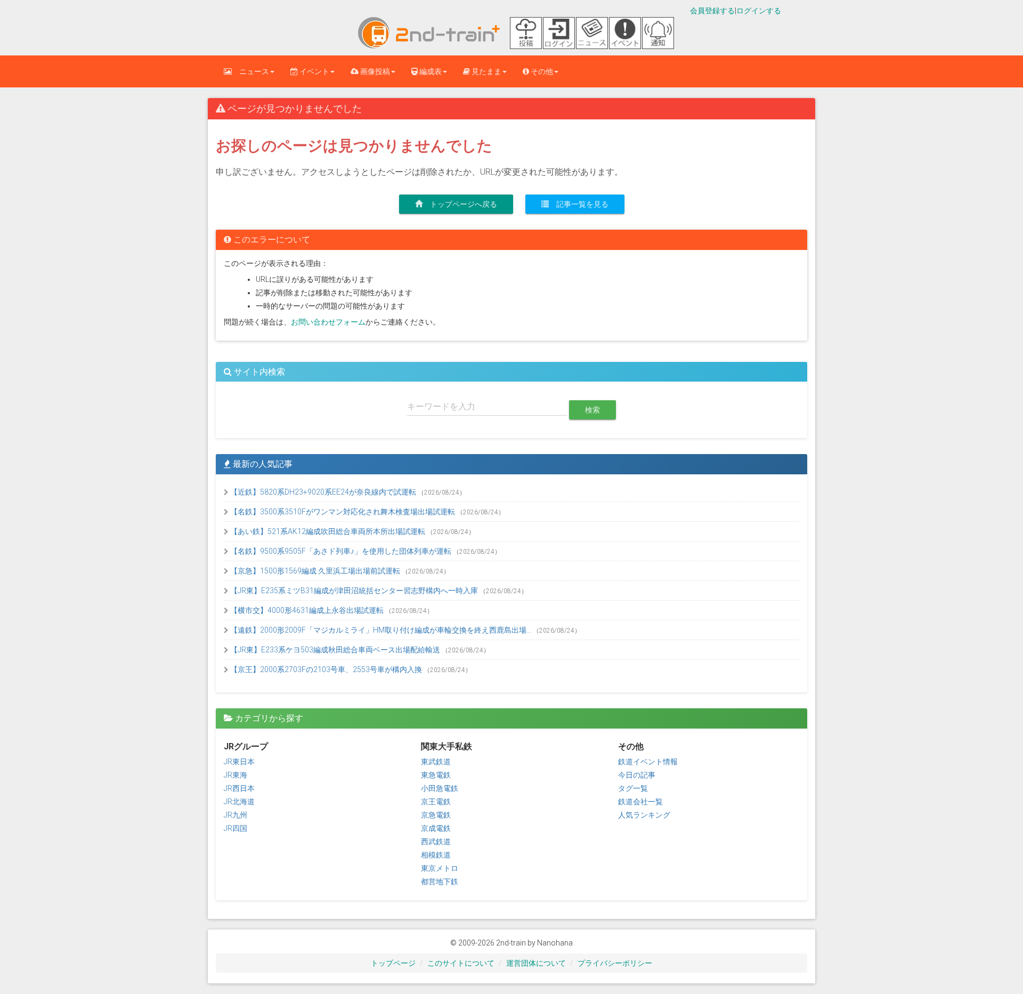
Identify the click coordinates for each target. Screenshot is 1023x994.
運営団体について (536, 963)
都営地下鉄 (439, 881)
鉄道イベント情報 (648, 761)
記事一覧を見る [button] (578, 204)
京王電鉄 (436, 801)
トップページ (393, 963)
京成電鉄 (436, 828)
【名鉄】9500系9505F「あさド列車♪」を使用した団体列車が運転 (341, 551)
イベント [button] (313, 71)
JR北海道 (239, 801)
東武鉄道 (436, 761)
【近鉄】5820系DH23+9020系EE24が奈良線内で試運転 (323, 492)
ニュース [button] (250, 71)
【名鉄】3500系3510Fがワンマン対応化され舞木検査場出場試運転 (343, 511)
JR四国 (235, 828)
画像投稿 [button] (374, 71)
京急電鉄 (436, 815)
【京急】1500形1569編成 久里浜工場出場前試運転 (315, 571)
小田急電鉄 (439, 788)
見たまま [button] (485, 71)
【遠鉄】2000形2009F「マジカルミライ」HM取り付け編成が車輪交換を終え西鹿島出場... (381, 630)
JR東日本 (239, 761)
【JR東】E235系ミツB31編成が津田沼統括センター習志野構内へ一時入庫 (354, 590)
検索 (592, 410)
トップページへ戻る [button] (460, 204)
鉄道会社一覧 (640, 801)
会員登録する (712, 10)
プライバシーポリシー (615, 963)
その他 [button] (541, 71)
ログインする (758, 10)
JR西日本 (239, 788)
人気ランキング (644, 815)
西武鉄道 (436, 841)
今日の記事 (636, 775)
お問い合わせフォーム (328, 322)
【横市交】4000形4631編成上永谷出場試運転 (307, 610)
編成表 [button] (430, 71)
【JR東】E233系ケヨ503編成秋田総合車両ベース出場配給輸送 (335, 649)
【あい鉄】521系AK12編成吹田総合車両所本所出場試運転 (328, 531)
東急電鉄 (436, 775)
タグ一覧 (633, 788)
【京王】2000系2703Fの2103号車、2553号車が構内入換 (326, 669)
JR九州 (235, 815)
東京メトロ (439, 868)
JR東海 (235, 775)
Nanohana (555, 943)
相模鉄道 (436, 855)
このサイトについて (460, 963)
